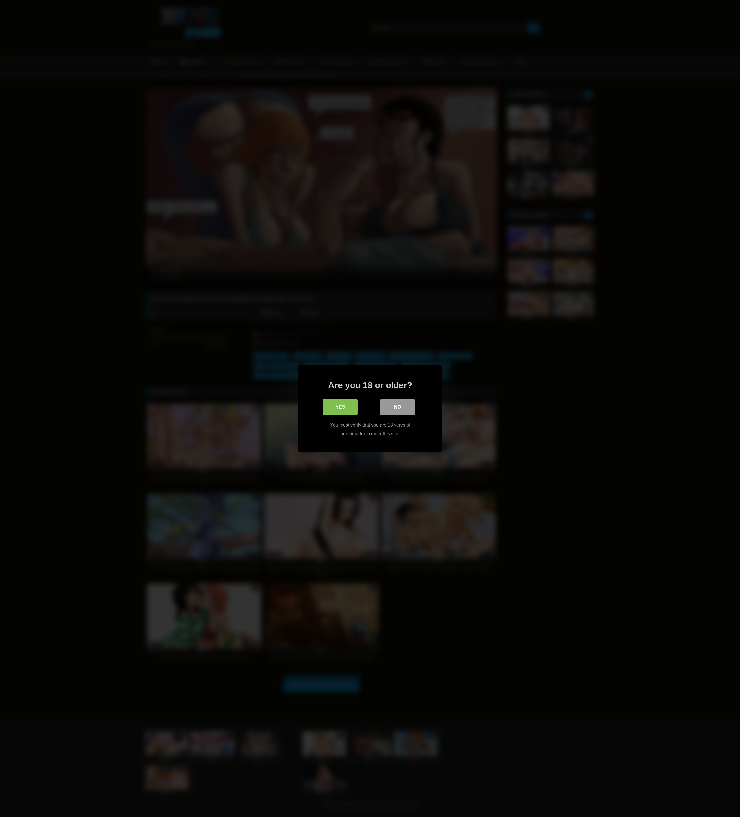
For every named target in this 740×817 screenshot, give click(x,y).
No (397, 407)
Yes (340, 407)
